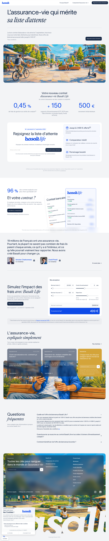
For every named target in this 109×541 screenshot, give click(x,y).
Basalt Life (48, 458)
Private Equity (76, 458)
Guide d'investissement (52, 466)
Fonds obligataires (78, 473)
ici (59, 429)
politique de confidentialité (88, 373)
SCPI (74, 479)
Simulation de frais (50, 463)
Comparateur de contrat (52, 461)
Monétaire (75, 461)
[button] (80, 3)
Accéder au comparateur (15, 210)
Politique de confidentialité (26, 492)
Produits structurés (78, 470)
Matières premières (78, 464)
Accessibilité (45, 492)
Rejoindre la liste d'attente (100, 2)
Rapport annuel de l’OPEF (42, 320)
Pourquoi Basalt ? (64, 2)
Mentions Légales (11, 492)
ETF (74, 486)
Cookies (38, 492)
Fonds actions (76, 476)
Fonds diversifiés (77, 467)
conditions (63, 170)
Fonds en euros (77, 482)
